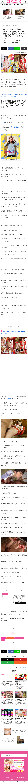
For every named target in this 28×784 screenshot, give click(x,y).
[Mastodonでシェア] (11, 514)
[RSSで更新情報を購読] (20, 662)
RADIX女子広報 (15, 127)
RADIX (3, 122)
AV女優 (4, 637)
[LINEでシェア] (23, 518)
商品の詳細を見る (6, 334)
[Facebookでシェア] (5, 518)
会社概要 (7, 777)
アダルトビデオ (10, 637)
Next (27, 14)
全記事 (22, 637)
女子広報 (18, 642)
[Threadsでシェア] (11, 518)
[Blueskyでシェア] (17, 514)
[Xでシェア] (5, 514)
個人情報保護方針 (21, 777)
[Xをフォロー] (7, 659)
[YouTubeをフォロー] (20, 659)
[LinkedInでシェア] (14, 522)
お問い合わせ (14, 779)
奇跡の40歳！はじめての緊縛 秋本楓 (13, 331)
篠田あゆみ (5, 645)
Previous (1, 14)
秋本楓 (9, 399)
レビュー (17, 637)
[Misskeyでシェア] (23, 514)
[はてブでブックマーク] (17, 518)
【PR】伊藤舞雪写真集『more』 (10, 94)
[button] (24, 48)
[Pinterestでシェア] (8, 522)
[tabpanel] (7, 14)
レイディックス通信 (11, 642)
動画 (3, 640)
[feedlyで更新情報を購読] (7, 662)
